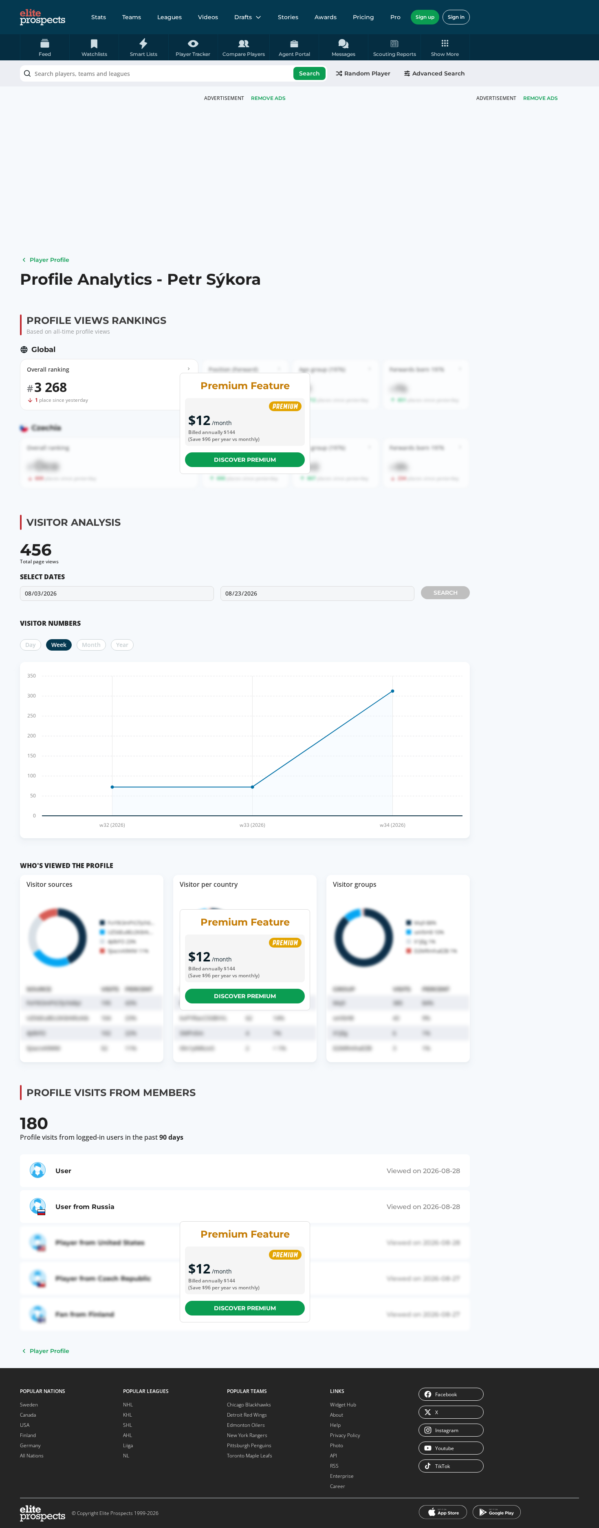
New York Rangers (247, 1435)
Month (91, 645)
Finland (28, 1435)
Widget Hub (343, 1404)
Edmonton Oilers (246, 1425)
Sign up (425, 17)
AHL (127, 1435)
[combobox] (173, 73)
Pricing (363, 17)
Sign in (456, 17)
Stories (288, 17)
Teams (131, 17)
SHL (127, 1425)
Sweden (29, 1404)
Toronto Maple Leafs (249, 1455)
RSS (334, 1465)
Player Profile (49, 260)
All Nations (32, 1455)
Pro (395, 17)
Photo (336, 1445)
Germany (30, 1445)
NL (126, 1455)
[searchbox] (173, 73)
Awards (326, 17)
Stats (98, 17)
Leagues (169, 17)
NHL (128, 1404)
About (336, 1414)
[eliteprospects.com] (42, 17)
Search (309, 73)
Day (30, 645)
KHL (127, 1414)
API (333, 1455)
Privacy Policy (345, 1435)
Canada (28, 1414)
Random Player (367, 73)
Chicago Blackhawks (249, 1404)
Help (335, 1425)
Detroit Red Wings (247, 1414)
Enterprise (342, 1476)
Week (58, 645)
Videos (208, 17)
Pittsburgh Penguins (249, 1445)
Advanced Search (438, 73)
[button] (445, 47)
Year (122, 645)
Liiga (128, 1445)
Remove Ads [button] (540, 98)
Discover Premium (245, 459)
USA (24, 1425)
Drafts (243, 17)
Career (337, 1486)
